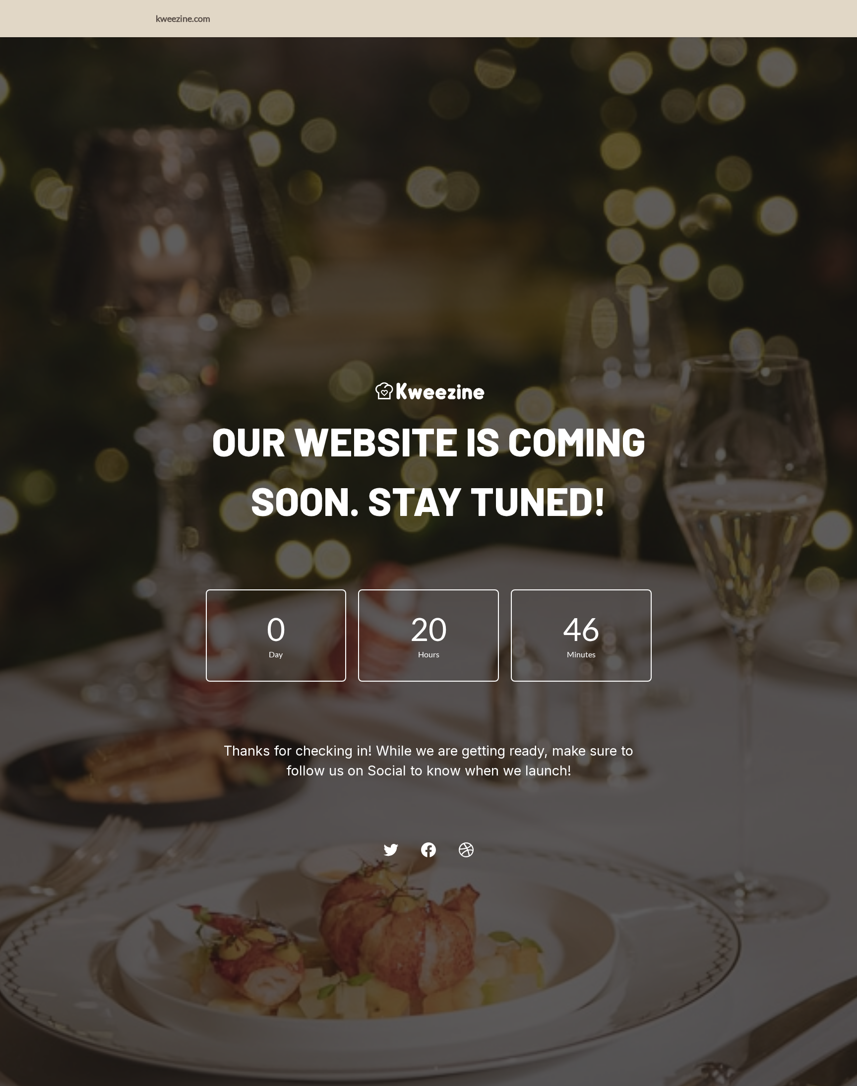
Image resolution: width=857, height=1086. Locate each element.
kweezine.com (183, 18)
